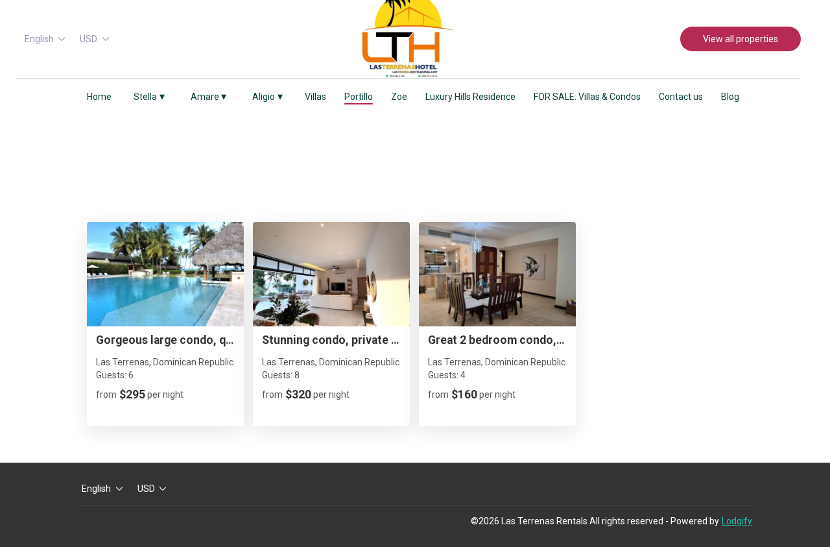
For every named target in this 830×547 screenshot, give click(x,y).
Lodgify (737, 521)
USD (88, 39)
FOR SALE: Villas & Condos (587, 96)
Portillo (358, 96)
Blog (730, 96)
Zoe (399, 96)
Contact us (681, 96)
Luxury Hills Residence (470, 96)
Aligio (267, 96)
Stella (149, 96)
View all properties (740, 39)
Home (99, 96)
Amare (209, 96)
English (39, 39)
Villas (315, 96)
